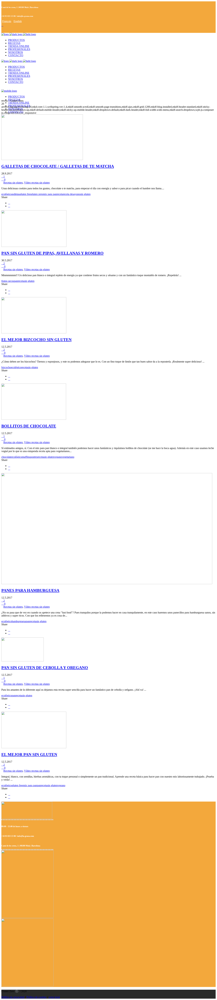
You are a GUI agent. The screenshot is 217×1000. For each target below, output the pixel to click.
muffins (26, 456)
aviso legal (54, 997)
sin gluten (85, 194)
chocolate (6, 456)
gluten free (25, 194)
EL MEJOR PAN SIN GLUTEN (29, 754)
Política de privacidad (12, 997)
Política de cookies (36, 997)
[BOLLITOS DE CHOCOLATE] (33, 418)
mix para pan (50, 194)
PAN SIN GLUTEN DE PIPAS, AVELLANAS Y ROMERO (52, 253)
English (18, 21)
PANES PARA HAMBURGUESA (30, 590)
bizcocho (6, 367)
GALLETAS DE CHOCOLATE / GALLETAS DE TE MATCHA (57, 166)
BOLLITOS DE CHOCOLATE (28, 426)
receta (60, 194)
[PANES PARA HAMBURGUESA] (106, 583)
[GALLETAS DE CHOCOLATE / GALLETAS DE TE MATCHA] (42, 159)
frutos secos (7, 281)
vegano (58, 456)
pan (16, 281)
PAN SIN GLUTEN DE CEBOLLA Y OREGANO (44, 667)
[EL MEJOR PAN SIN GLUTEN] (33, 747)
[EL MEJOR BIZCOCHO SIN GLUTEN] (33, 332)
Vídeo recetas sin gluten (37, 182)
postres (33, 456)
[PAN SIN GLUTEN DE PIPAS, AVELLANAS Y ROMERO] (33, 245)
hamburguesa (19, 621)
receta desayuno (71, 194)
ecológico (6, 194)
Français (6, 21)
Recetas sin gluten (13, 182)
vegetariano (68, 456)
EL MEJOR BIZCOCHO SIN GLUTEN (36, 339)
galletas (16, 194)
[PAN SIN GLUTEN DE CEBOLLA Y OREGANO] (22, 660)
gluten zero (37, 194)
